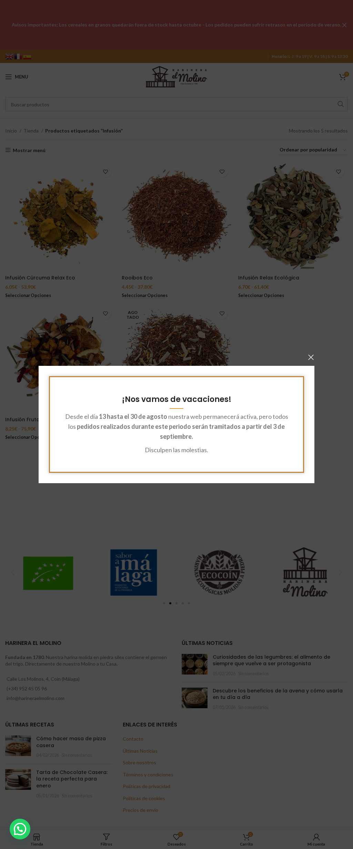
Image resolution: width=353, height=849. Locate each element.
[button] (20, 829)
